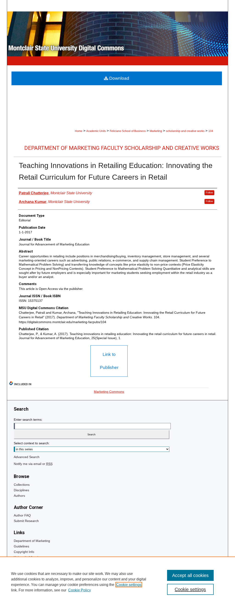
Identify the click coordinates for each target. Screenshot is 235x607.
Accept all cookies (190, 575)
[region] (117, 582)
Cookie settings (128, 585)
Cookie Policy (79, 590)
